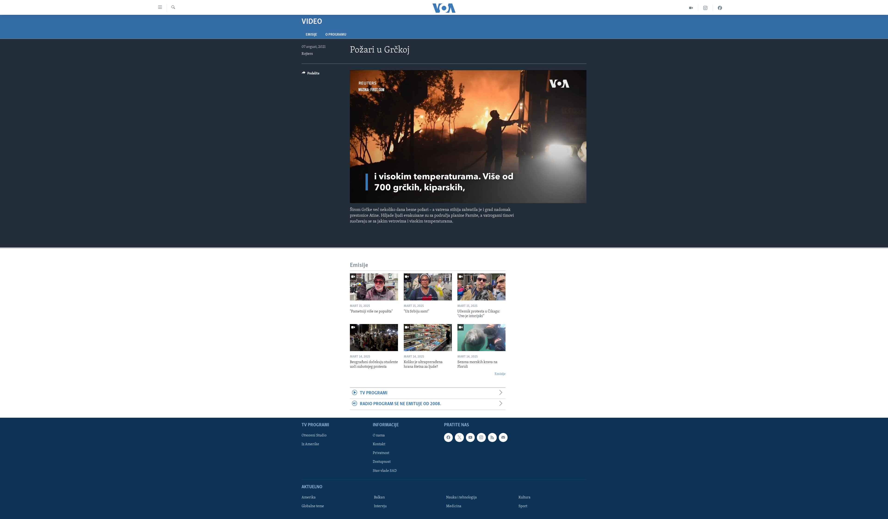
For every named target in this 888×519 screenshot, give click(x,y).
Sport (522, 506)
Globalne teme (313, 506)
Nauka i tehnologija (461, 497)
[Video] (691, 8)
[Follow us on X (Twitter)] (459, 437)
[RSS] (492, 437)
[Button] (310, 74)
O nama (379, 435)
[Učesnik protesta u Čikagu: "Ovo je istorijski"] (481, 286)
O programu (335, 35)
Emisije (311, 35)
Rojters (307, 54)
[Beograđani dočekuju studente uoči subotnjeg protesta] (374, 337)
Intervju (380, 506)
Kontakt (379, 444)
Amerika (309, 497)
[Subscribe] (503, 437)
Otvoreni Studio (314, 435)
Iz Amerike (310, 444)
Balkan (379, 497)
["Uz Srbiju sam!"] (428, 286)
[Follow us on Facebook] (448, 437)
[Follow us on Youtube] (470, 437)
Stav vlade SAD (385, 471)
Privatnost (381, 453)
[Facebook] (720, 8)
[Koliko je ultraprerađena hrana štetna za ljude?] (428, 337)
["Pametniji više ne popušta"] (374, 286)
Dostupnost (382, 462)
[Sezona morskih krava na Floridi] (481, 337)
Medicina (453, 506)
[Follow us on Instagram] (481, 437)
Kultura (524, 497)
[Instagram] (705, 8)
